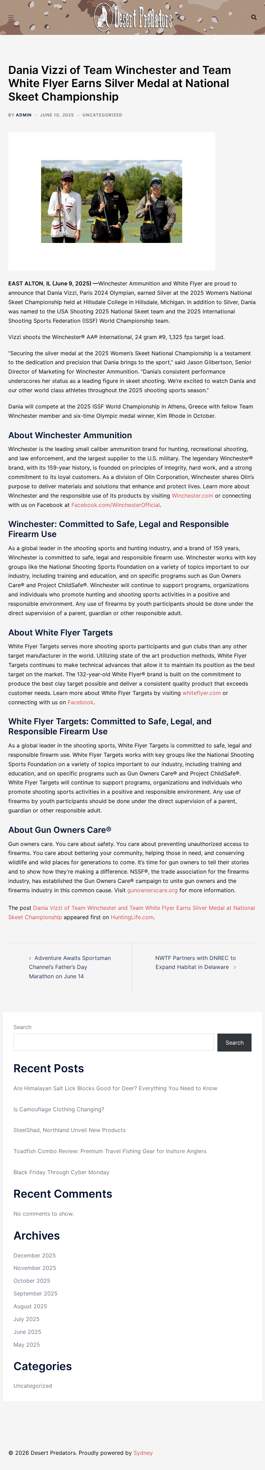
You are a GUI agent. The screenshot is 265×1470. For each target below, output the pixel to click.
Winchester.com (192, 495)
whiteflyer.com (202, 692)
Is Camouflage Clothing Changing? (58, 1109)
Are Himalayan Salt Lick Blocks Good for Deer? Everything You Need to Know (115, 1088)
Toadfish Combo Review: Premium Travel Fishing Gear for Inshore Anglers (109, 1151)
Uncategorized (32, 1385)
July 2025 (26, 1319)
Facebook (81, 702)
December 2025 (34, 1255)
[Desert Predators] (132, 16)
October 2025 (31, 1280)
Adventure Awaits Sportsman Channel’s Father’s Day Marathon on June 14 (70, 967)
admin (24, 114)
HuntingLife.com (132, 917)
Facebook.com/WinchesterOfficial (115, 504)
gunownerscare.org (152, 890)
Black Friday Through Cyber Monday (61, 1172)
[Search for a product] (254, 17)
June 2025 (27, 1331)
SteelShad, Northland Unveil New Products (69, 1130)
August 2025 (30, 1306)
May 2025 (26, 1344)
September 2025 (35, 1293)
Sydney (143, 1452)
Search (22, 1027)
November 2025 (34, 1267)
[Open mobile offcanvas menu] (11, 17)
